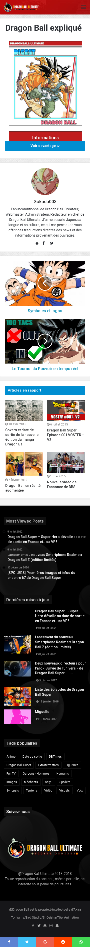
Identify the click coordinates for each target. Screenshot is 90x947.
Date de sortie (32, 756)
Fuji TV (11, 773)
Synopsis (12, 790)
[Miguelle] (17, 716)
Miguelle (42, 712)
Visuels (64, 790)
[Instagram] (51, 926)
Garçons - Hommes (36, 773)
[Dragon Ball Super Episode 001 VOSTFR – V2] (66, 410)
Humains (62, 773)
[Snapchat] (57, 926)
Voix (80, 790)
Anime (11, 756)
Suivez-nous (18, 811)
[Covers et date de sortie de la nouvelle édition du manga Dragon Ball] (24, 410)
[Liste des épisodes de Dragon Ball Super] (17, 696)
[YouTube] (45, 926)
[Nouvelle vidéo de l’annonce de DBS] (66, 462)
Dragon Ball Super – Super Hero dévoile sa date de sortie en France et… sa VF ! (59, 616)
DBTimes (55, 756)
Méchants (31, 782)
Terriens (31, 790)
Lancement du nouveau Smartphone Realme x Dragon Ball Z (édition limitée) (59, 642)
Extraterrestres (48, 765)
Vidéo (48, 790)
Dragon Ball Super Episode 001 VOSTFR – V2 (65, 435)
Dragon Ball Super (18, 765)
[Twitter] (39, 926)
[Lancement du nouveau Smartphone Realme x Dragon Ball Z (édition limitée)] (17, 644)
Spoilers (65, 782)
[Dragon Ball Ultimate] (21, 7)
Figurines (72, 765)
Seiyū (48, 782)
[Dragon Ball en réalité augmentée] (24, 464)
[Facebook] (33, 926)
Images (11, 782)
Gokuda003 (45, 201)
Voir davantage (43, 146)
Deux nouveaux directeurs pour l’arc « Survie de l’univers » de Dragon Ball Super (60, 668)
